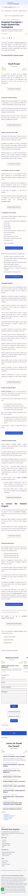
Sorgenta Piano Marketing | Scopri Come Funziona (13, 765)
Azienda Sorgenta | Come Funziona (12, 776)
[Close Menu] (26, 2)
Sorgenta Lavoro (8, 818)
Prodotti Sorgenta (8, 817)
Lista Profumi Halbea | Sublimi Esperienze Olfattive (14, 791)
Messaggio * (4, 692)
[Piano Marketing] (7, 762)
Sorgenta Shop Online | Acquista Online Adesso (13, 797)
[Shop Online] (15, 11)
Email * (3, 682)
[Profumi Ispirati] (11, 788)
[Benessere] (12, 801)
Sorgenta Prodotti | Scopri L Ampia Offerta (14, 786)
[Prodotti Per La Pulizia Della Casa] (11, 807)
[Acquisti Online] (7, 784)
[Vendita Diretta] (11, 754)
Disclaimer (4, 862)
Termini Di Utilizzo (6, 864)
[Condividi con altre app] (14, 38)
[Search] (26, 7)
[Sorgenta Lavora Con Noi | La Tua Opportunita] (11, 658)
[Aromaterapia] (7, 801)
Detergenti (7, 814)
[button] (24, 7)
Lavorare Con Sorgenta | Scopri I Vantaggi (14, 756)
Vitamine (6, 819)
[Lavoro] (5, 754)
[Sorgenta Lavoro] (16, 769)
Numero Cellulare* (6, 687)
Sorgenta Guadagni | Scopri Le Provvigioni (14, 781)
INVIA (14, 706)
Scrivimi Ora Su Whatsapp (13, 3)
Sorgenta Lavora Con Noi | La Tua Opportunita (10, 666)
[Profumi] (6, 788)
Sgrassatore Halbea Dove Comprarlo (12, 809)
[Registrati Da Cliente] (23, 11)
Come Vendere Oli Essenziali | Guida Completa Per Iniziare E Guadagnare (12, 803)
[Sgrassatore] (20, 807)
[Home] (2, 11)
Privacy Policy (5, 861)
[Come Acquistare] (8, 11)
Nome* (3, 678)
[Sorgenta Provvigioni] (14, 64)
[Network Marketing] (8, 769)
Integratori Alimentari (9, 815)
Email (3, 866)
